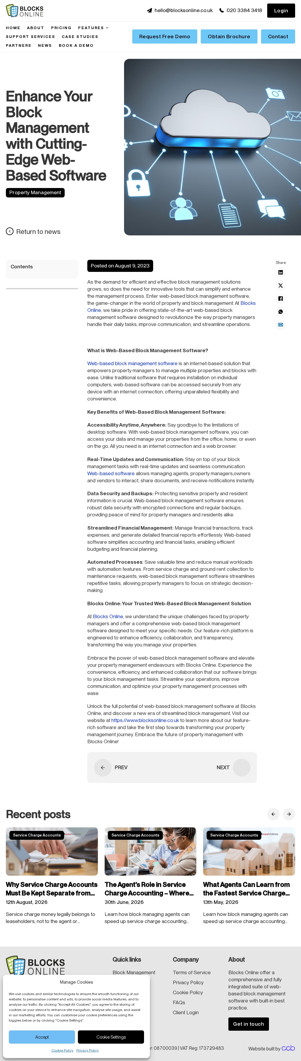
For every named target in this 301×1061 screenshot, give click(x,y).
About (35, 27)
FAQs (179, 1002)
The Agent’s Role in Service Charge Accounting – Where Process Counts (147, 893)
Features (91, 27)
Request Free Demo (164, 36)
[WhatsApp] (280, 311)
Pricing (61, 27)
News (45, 45)
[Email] (280, 325)
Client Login (186, 1012)
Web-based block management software (132, 363)
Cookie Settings (111, 1037)
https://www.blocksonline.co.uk (145, 720)
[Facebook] (280, 298)
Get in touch (248, 1024)
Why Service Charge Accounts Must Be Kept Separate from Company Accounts (52, 893)
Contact (278, 36)
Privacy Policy (87, 1050)
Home (13, 27)
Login (281, 11)
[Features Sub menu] (107, 28)
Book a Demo (76, 45)
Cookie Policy (62, 1050)
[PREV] (103, 767)
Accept (42, 1037)
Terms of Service (192, 972)
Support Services (30, 36)
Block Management (134, 972)
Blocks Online (108, 616)
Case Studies (80, 36)
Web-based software (111, 473)
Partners (18, 45)
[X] (280, 285)
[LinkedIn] (280, 272)
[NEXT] (241, 767)
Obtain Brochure (229, 36)
